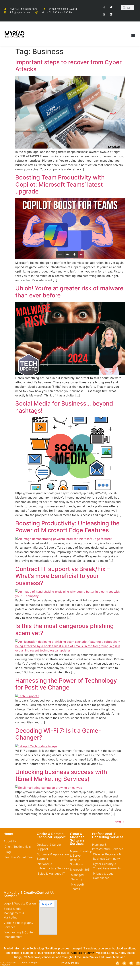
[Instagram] (104, 14)
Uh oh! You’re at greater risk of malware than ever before (69, 292)
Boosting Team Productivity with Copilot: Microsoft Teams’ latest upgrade (60, 184)
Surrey (90, 953)
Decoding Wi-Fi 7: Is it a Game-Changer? (58, 734)
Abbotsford (78, 953)
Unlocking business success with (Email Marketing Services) (61, 775)
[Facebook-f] (104, 7)
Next (119, 822)
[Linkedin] (111, 14)
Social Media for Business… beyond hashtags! (64, 407)
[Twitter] (111, 7)
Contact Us (46, 892)
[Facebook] (118, 963)
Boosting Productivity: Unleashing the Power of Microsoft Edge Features (67, 527)
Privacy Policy (70, 963)
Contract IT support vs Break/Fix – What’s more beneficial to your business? (62, 575)
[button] (133, 35)
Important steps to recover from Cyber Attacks (68, 66)
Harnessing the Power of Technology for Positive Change (66, 684)
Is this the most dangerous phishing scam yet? (64, 629)
